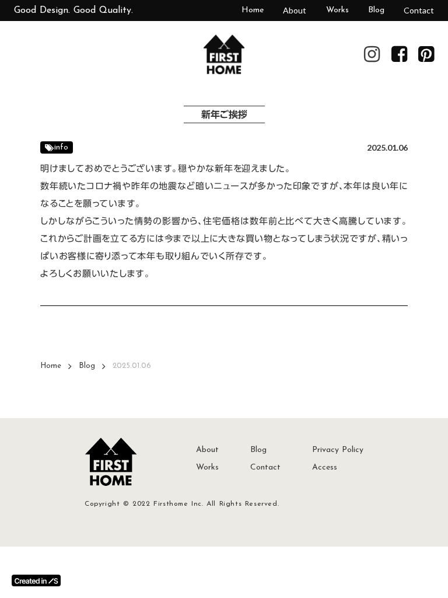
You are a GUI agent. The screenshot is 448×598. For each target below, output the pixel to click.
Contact (419, 10)
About (294, 10)
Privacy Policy (337, 450)
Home (253, 10)
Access (324, 467)
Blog (376, 10)
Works (337, 10)
